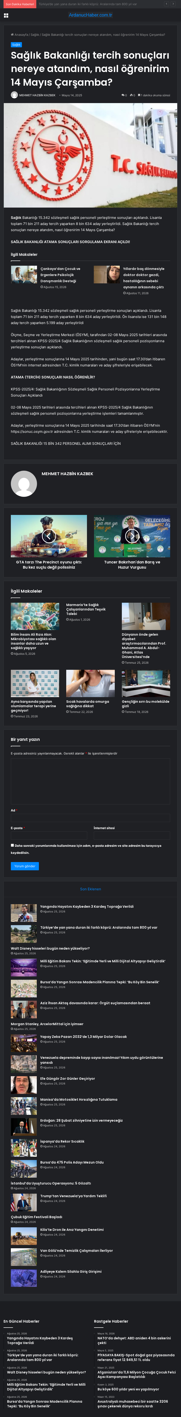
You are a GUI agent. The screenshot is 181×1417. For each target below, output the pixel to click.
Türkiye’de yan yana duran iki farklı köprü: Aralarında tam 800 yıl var (98, 927)
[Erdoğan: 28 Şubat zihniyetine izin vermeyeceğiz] (24, 1127)
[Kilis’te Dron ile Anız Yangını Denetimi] (24, 1236)
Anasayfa (21, 34)
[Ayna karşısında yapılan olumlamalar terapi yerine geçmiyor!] (35, 683)
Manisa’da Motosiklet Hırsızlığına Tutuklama (78, 1099)
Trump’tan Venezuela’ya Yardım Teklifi (73, 1196)
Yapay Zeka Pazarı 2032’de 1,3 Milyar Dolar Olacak (83, 1036)
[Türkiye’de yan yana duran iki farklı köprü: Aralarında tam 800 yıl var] (24, 934)
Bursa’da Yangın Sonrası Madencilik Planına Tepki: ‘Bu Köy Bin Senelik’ (99, 982)
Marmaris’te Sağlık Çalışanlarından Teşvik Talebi (86, 609)
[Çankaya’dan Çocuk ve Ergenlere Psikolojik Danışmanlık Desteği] (24, 274)
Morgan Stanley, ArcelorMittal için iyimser (47, 1024)
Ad (14, 810)
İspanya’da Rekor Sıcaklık (62, 1141)
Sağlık (35, 34)
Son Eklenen (90, 889)
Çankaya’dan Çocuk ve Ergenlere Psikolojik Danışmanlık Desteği (60, 274)
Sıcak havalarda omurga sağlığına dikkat (87, 703)
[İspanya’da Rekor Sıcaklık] (24, 1148)
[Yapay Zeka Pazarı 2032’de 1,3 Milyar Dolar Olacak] (24, 1043)
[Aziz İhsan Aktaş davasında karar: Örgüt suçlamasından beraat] (24, 1009)
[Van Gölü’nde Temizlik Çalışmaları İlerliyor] (24, 1257)
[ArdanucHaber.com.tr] (90, 15)
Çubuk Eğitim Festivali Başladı (36, 1217)
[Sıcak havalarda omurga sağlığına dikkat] (90, 683)
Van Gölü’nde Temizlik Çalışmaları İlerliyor (76, 1250)
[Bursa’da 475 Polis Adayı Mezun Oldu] (24, 1169)
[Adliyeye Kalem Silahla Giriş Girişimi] (24, 1278)
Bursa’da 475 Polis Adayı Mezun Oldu (72, 1162)
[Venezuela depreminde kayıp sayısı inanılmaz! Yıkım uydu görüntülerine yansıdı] (24, 1064)
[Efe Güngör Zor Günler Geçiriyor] (24, 1085)
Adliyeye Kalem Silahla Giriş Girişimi (71, 1271)
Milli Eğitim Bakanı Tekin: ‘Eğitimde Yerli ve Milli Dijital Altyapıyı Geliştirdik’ (102, 961)
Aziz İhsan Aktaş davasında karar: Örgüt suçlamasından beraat (95, 1003)
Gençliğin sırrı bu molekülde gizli (145, 703)
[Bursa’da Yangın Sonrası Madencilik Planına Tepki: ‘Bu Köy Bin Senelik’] (24, 988)
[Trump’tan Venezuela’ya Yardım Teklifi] (24, 1202)
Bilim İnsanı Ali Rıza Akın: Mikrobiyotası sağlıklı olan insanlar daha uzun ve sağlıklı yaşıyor (33, 641)
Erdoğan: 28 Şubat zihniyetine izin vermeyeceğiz (81, 1120)
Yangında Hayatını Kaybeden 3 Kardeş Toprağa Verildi (87, 906)
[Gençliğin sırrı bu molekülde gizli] (146, 683)
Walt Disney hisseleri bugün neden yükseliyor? (73, 4)
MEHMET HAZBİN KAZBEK (37, 95)
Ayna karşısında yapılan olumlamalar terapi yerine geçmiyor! (33, 706)
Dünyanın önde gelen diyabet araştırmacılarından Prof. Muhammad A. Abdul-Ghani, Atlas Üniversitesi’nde (144, 645)
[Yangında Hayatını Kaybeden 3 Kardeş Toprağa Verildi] (24, 913)
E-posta (18, 828)
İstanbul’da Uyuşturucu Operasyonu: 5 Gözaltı (51, 1183)
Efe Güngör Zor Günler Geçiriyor (67, 1078)
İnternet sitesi (104, 828)
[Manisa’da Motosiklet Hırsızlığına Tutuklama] (24, 1106)
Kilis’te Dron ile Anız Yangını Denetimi (72, 1229)
